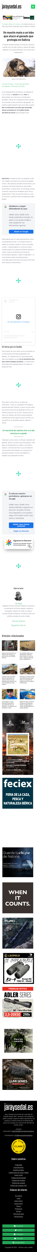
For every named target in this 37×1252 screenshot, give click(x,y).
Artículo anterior (18, 621)
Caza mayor (18, 1201)
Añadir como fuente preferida (21, 525)
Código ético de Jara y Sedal (18, 1173)
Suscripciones (18, 1167)
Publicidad (18, 1165)
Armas (18, 1211)
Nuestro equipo (18, 1170)
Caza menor (18, 1204)
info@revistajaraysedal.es (23, 1135)
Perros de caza (18, 1214)
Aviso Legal (18, 1175)
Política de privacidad (18, 1178)
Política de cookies (18, 1183)
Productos (18, 1209)
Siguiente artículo (18, 625)
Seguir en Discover (21, 531)
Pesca (18, 1206)
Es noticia (16, 24)
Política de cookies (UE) (18, 1185)
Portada (5, 24)
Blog (10, 24)
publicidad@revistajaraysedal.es (23, 1131)
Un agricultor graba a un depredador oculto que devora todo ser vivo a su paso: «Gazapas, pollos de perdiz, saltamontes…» (26, 656)
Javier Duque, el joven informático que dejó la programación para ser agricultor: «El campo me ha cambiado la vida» (9, 705)
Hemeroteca (18, 1216)
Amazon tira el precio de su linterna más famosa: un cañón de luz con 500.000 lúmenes (9, 655)
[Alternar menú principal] (33, 7)
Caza (18, 1198)
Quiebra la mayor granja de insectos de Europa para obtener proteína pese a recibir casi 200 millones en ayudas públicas (27, 705)
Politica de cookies (18, 1180)
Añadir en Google (21, 232)
